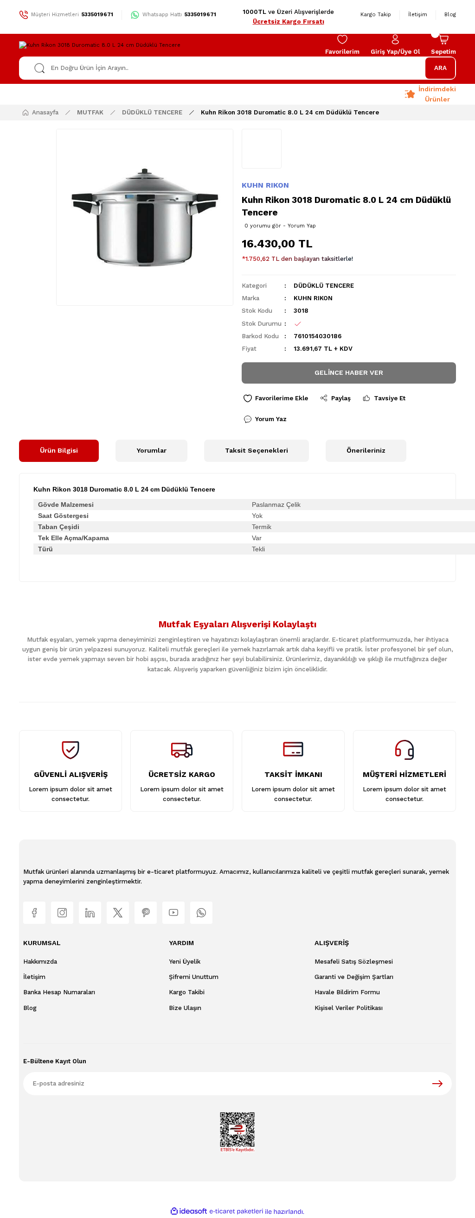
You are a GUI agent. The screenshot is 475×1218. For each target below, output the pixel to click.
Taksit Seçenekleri (256, 450)
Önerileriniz (366, 450)
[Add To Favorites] (275, 398)
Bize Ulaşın (185, 1007)
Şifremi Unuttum (193, 976)
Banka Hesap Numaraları (59, 992)
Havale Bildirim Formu (347, 992)
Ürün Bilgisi (59, 450)
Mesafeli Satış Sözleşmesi (354, 961)
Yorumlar (151, 450)
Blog (30, 1007)
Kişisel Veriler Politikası (349, 1007)
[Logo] (99, 45)
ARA (440, 67)
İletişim (34, 976)
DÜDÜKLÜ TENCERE (324, 285)
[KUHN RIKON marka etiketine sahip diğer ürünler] (262, 149)
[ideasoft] (188, 1211)
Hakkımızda (40, 961)
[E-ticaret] (236, 1211)
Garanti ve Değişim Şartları (354, 976)
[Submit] (437, 1083)
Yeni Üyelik (184, 961)
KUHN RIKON (265, 185)
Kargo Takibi (187, 992)
